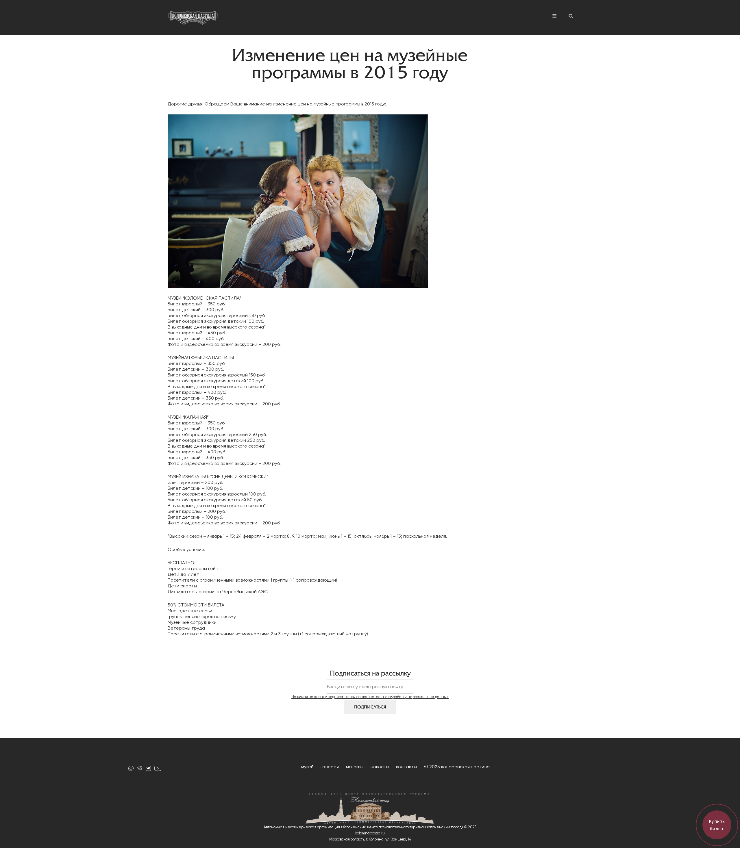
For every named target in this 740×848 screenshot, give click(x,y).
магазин (354, 766)
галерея (330, 766)
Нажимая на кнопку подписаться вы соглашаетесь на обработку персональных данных (370, 697)
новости (380, 766)
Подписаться (370, 707)
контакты (406, 766)
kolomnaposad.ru (370, 833)
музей (307, 766)
